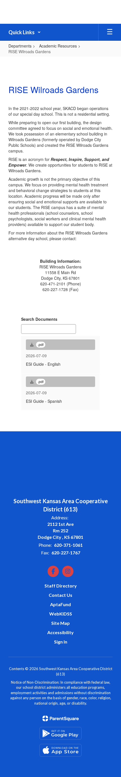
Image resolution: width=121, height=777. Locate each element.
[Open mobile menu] (109, 32)
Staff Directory (60, 585)
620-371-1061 (68, 545)
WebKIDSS (60, 613)
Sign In (60, 641)
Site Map (60, 623)
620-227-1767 (65, 552)
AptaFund (60, 604)
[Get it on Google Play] (60, 733)
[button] (24, 32)
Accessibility (60, 632)
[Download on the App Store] (60, 750)
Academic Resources (58, 46)
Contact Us (60, 595)
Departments (20, 46)
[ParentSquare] (60, 718)
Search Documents (39, 319)
